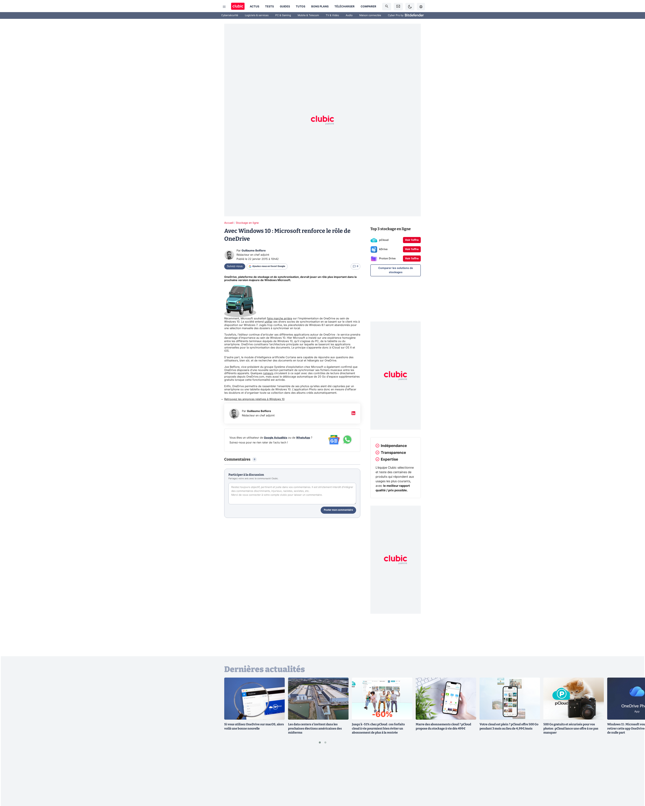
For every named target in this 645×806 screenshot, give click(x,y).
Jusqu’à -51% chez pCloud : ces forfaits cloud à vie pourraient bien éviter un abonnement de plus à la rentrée (378, 728)
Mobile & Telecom (308, 15)
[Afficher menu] (224, 7)
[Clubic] (238, 7)
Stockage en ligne (247, 223)
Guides (285, 6)
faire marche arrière (279, 318)
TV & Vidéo (332, 15)
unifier (268, 321)
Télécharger (344, 6)
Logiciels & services (257, 15)
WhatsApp (303, 437)
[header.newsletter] (398, 6)
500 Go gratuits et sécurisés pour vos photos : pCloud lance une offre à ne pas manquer (570, 728)
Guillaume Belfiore (254, 250)
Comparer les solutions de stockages (395, 270)
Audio (349, 15)
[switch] (409, 6)
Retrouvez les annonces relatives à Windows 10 (254, 399)
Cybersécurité (229, 15)
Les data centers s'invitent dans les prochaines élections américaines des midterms (315, 728)
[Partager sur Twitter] (636, 788)
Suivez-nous (235, 266)
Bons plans (320, 6)
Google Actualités (275, 437)
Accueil (228, 223)
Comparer (368, 6)
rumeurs (268, 373)
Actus (254, 6)
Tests (269, 6)
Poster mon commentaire (338, 510)
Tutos (300, 6)
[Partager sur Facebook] (636, 777)
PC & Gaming (283, 15)
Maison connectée (370, 15)
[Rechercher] (387, 6)
